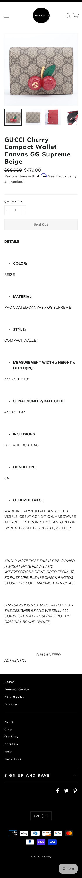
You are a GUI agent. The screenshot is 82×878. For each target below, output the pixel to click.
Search (9, 682)
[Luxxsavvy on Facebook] (57, 790)
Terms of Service (16, 689)
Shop (8, 729)
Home (8, 722)
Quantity (13, 201)
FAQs (8, 752)
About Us (11, 744)
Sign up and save (27, 775)
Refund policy (14, 697)
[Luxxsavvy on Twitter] (66, 790)
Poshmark (11, 704)
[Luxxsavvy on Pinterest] (75, 790)
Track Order (12, 759)
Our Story (11, 737)
